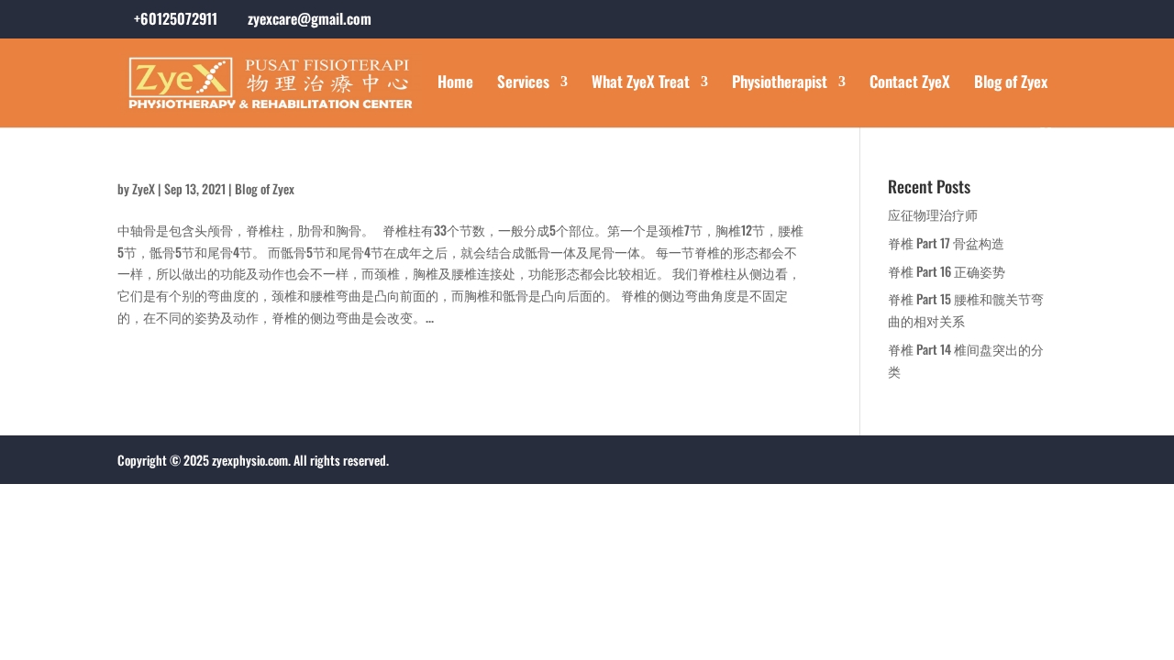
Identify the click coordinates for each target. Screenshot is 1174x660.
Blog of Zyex (1010, 84)
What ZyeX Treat (641, 84)
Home (455, 84)
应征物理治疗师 (933, 214)
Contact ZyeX (909, 84)
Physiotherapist (779, 84)
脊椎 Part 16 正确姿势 (946, 270)
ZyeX (143, 188)
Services (523, 84)
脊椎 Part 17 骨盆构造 (946, 242)
